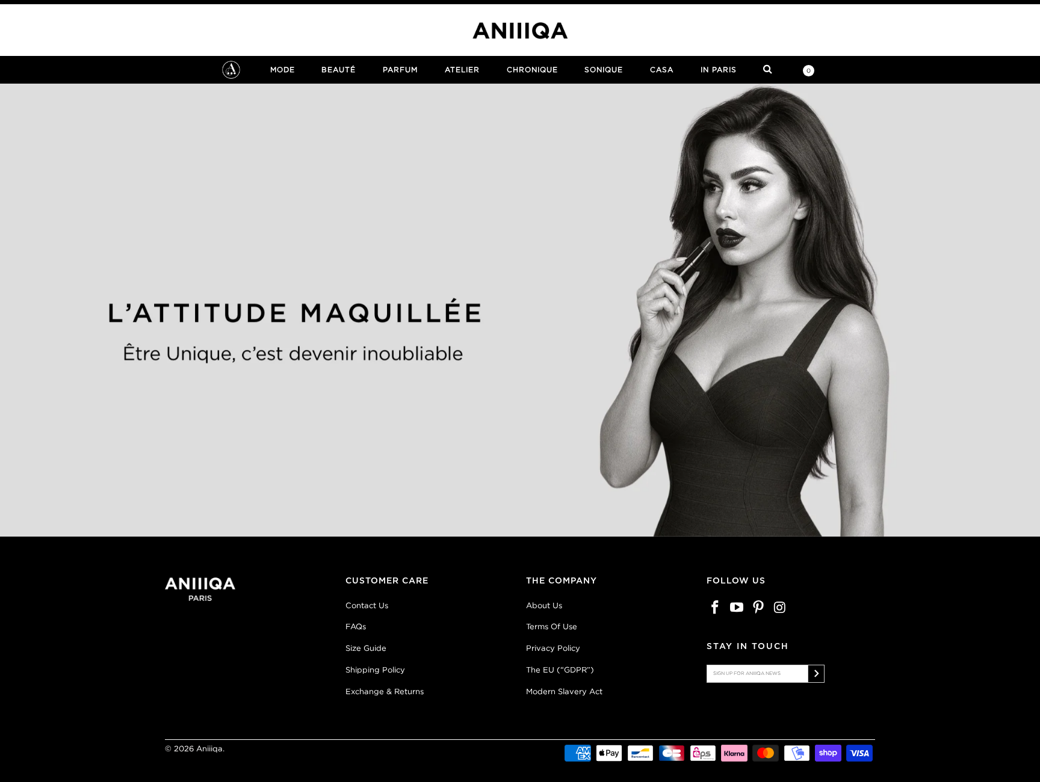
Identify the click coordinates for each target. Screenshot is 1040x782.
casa (661, 69)
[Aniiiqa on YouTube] (737, 607)
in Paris (719, 69)
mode (282, 69)
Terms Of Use (551, 626)
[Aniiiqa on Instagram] (780, 607)
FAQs (355, 626)
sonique (603, 69)
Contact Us (366, 605)
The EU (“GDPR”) (560, 669)
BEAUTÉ (338, 69)
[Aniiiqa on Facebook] (716, 607)
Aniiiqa (209, 748)
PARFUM (400, 69)
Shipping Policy (375, 669)
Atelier (462, 69)
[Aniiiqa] (520, 30)
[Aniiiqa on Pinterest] (758, 607)
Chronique (532, 69)
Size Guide (365, 648)
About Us (544, 605)
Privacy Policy (553, 648)
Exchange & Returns (384, 691)
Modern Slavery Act (564, 691)
